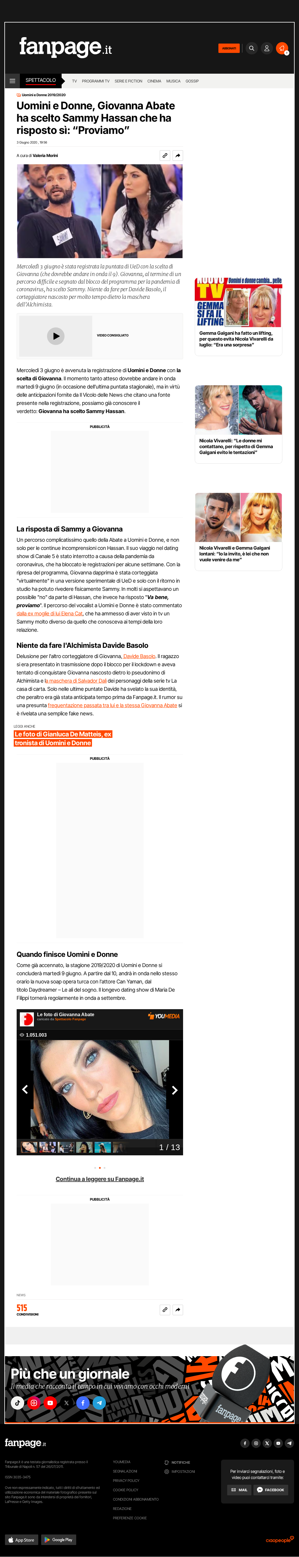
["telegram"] (99, 1403)
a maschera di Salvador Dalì (76, 681)
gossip (192, 81)
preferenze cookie (130, 1518)
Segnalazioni (125, 1471)
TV (74, 81)
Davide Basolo (138, 656)
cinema (154, 81)
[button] (178, 155)
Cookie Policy (125, 1490)
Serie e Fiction (128, 81)
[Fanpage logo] (58, 48)
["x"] (66, 1403)
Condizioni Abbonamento (136, 1499)
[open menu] (12, 81)
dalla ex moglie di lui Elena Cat (50, 613)
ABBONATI (229, 48)
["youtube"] (50, 1403)
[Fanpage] (25, 1443)
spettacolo (41, 80)
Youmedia (122, 1462)
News (21, 1295)
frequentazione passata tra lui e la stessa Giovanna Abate (112, 705)
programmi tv (95, 81)
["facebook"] (83, 1403)
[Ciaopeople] (280, 1541)
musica (173, 81)
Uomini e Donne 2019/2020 (44, 95)
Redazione (122, 1508)
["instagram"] (34, 1403)
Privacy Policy (126, 1480)
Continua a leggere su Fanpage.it (100, 1179)
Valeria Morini (45, 155)
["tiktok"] (17, 1403)
